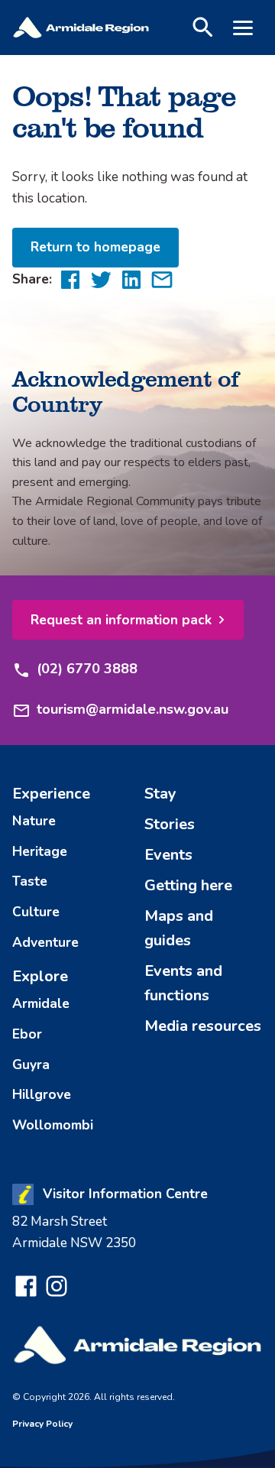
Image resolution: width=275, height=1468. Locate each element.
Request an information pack (121, 620)
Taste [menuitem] (29, 881)
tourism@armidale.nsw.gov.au (132, 709)
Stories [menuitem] (169, 824)
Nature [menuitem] (34, 821)
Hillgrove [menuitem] (41, 1094)
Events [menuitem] (168, 854)
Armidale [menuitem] (41, 1003)
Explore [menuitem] (40, 976)
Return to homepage (95, 247)
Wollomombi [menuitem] (52, 1125)
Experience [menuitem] (51, 793)
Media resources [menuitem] (202, 1026)
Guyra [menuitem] (31, 1064)
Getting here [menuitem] (188, 885)
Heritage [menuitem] (39, 851)
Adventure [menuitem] (45, 942)
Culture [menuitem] (36, 912)
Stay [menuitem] (160, 793)
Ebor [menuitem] (27, 1034)
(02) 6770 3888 (87, 668)
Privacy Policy (42, 1424)
